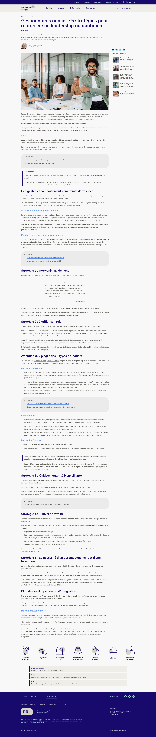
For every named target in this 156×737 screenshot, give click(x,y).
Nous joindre (97, 2)
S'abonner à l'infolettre (112, 2)
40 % (24, 136)
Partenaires (90, 8)
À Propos (77, 2)
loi (41, 203)
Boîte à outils (75, 8)
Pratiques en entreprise (37, 34)
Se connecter (126, 8)
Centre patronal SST (78, 185)
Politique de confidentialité (118, 730)
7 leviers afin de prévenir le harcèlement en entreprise (45, 258)
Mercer (36, 175)
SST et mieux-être (37, 17)
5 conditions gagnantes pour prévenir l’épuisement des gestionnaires (51, 160)
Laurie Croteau (37, 114)
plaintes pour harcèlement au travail (51, 196)
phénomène (82, 196)
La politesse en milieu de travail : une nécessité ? (44, 261)
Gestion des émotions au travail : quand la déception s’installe (48, 504)
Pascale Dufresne (53, 361)
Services (49, 8)
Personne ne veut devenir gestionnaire (40, 163)
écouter (23, 483)
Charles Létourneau (57, 185)
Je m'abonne (51, 696)
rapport (87, 140)
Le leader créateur (40, 361)
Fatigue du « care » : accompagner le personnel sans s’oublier (48, 404)
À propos (42, 704)
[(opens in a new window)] (123, 2)
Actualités (87, 2)
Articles (61, 8)
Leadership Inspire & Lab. (43, 469)
